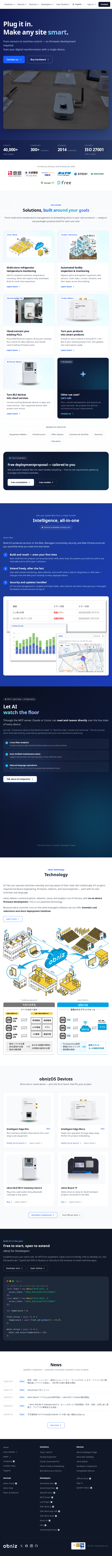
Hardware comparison (41, 1215)
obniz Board (82, 1461)
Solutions (8, 4)
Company (9, 1461)
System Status (84, 1487)
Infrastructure (39, 434)
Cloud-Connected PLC (50, 1461)
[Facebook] (26, 1546)
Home (6, 1447)
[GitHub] (36, 1546)
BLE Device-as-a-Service (50, 1470)
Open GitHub (36, 1268)
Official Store (83, 1478)
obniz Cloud (10, 1483)
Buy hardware (38, 59)
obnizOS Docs (47, 1492)
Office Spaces (57, 434)
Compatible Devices (85, 1470)
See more (54, 1425)
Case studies (46, 482)
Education (56, 441)
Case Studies (63, 4)
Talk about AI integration (18, 779)
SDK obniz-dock (48, 1516)
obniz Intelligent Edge (86, 1452)
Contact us (12, 59)
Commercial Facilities (79, 434)
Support (7, 1470)
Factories (98, 434)
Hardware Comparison (86, 1466)
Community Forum (50, 1529)
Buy (8, 1202)
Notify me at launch (16, 1143)
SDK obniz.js (47, 1506)
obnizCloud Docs (49, 1488)
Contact (104, 4)
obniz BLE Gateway (85, 1457)
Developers (46, 4)
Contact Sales (9, 1466)
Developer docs (13, 1268)
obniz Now (8, 1488)
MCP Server (46, 1497)
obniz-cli (45, 1520)
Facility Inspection (48, 1457)
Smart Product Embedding (52, 1466)
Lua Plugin (46, 1502)
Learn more (11, 919)
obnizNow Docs (48, 1483)
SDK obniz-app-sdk (50, 1511)
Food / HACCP (46, 1452)
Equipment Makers (18, 434)
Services (33, 4)
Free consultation (19, 482)
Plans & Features (11, 1492)
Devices (20, 4)
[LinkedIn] (31, 1546)
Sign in (90, 4)
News (7, 1456)
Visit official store (70, 1215)
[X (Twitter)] (21, 1546)
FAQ (43, 1525)
